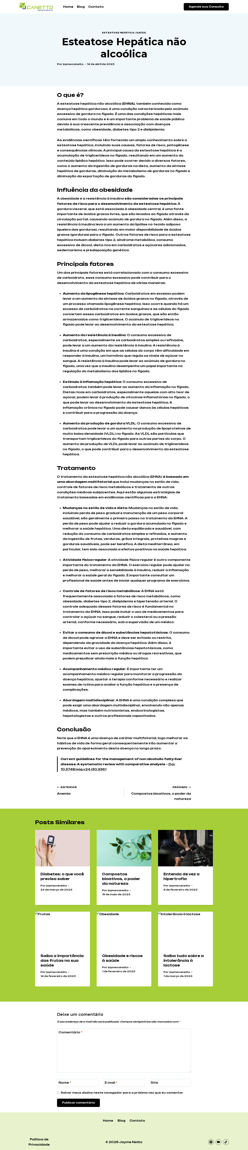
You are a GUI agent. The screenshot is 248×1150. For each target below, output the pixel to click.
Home (68, 6)
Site (154, 1082)
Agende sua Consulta (206, 6)
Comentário (70, 1032)
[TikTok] (226, 1142)
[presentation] (62, 848)
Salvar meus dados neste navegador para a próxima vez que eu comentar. (122, 1092)
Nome (65, 1082)
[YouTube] (218, 1142)
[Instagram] (211, 1142)
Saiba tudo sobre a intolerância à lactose (183, 960)
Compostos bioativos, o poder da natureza (161, 793)
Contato (96, 6)
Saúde (141, 32)
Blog (81, 6)
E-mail (111, 1082)
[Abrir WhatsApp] (240, 1141)
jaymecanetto (73, 64)
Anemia (67, 790)
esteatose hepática (118, 32)
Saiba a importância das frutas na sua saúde (62, 960)
